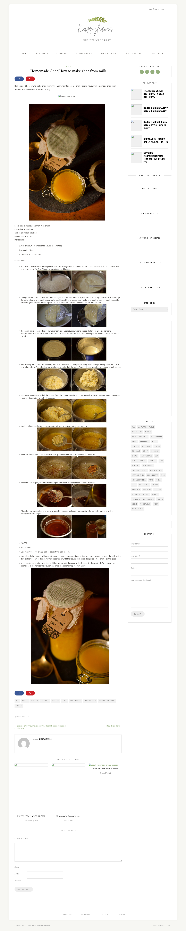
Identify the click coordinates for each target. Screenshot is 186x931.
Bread (134, 441)
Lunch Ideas (152, 475)
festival (45, 701)
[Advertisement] (149, 368)
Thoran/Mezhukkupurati (143, 499)
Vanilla (160, 499)
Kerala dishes (138, 475)
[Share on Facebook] (19, 79)
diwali (135, 456)
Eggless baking (139, 461)
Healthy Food (75, 701)
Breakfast (144, 441)
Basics (68, 66)
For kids (55, 701)
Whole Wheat (138, 509)
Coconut (136, 451)
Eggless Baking (157, 53)
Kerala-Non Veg (84, 53)
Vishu (156, 504)
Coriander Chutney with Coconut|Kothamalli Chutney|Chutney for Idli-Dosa (40, 727)
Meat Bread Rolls (113, 726)
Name (17, 867)
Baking (148, 432)
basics (24, 701)
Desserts (34, 701)
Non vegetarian (139, 480)
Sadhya (155, 485)
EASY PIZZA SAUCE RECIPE (31, 816)
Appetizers (137, 432)
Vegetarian (146, 504)
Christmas (146, 446)
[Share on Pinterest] (30, 79)
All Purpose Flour (146, 427)
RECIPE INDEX (41, 53)
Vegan (134, 504)
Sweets (19, 706)
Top (168, 925)
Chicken (135, 446)
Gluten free (148, 465)
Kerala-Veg (62, 53)
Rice (134, 485)
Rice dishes (144, 485)
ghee (65, 701)
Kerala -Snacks (133, 53)
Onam (158, 480)
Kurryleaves (23, 716)
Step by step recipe (107, 701)
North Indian (90, 701)
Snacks (157, 490)
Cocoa (157, 446)
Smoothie (147, 490)
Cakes (155, 441)
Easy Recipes (146, 456)
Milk (163, 475)
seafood (136, 490)
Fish (161, 461)
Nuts (151, 480)
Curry (145, 451)
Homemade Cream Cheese (105, 768)
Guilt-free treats (139, 470)
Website (17, 880)
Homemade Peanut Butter (68, 816)
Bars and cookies (140, 437)
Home (23, 53)
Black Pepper (156, 437)
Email (17, 874)
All (17, 701)
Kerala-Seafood (109, 53)
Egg (157, 456)
